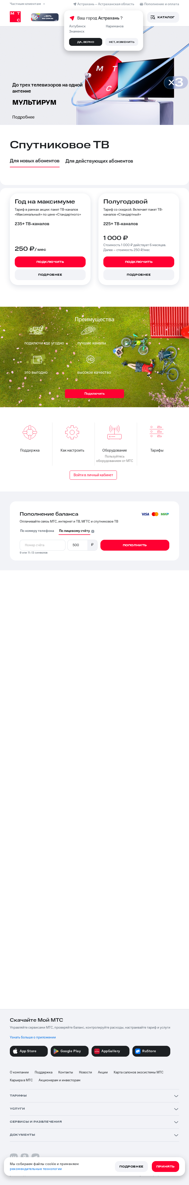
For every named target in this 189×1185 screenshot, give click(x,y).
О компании (19, 1072)
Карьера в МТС (21, 1080)
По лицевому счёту (74, 530)
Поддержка (43, 1072)
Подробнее (23, 117)
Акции (103, 1072)
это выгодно (35, 372)
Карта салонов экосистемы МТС (138, 1072)
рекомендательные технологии (36, 1169)
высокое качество (94, 372)
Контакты (65, 1072)
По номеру (37, 530)
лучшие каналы (91, 343)
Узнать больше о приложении (33, 1037)
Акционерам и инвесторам (59, 1080)
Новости (85, 1072)
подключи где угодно (44, 343)
